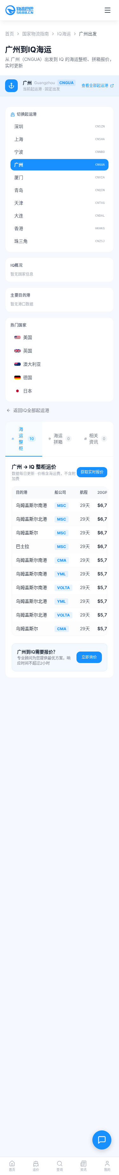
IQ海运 (64, 33)
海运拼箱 (62, 438)
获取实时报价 (92, 472)
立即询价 (89, 657)
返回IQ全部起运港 (31, 410)
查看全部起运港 (95, 85)
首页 (9, 33)
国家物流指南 (35, 33)
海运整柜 (26, 438)
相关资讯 (97, 438)
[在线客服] (101, 1140)
